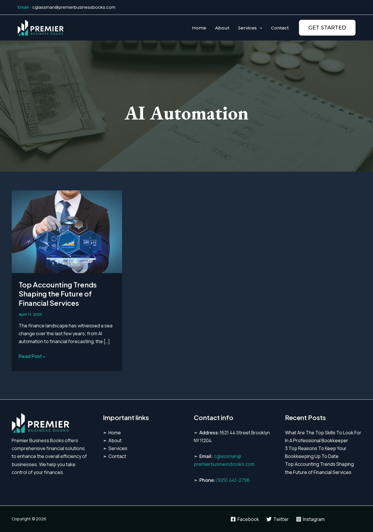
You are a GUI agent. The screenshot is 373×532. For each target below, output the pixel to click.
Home (199, 28)
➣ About (112, 440)
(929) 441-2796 (233, 480)
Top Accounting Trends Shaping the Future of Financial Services (58, 293)
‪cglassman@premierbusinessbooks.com (73, 7)
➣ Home (112, 432)
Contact (280, 28)
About (222, 28)
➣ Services (115, 448)
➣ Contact (114, 456)
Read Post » (32, 356)
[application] (259, 28)
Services (247, 28)
